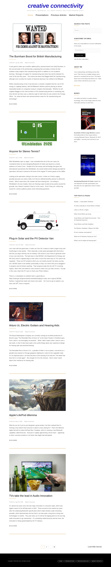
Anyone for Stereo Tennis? (24, 151)
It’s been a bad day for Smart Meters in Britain (87, 205)
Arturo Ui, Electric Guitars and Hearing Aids (34, 325)
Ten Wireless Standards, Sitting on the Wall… (86, 228)
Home (30, 15)
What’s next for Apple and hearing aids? (85, 240)
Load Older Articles (95, 547)
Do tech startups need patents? (83, 232)
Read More (13, 104)
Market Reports (76, 15)
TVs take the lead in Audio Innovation (30, 495)
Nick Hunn (77, 85)
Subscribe (79, 55)
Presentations (42, 15)
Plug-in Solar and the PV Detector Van (31, 238)
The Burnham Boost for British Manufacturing (35, 56)
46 (54, 547)
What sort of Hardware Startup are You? (85, 236)
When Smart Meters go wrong (82, 214)
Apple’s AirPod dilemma (23, 415)
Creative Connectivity (55, 5)
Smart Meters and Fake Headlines (83, 224)
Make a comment (30, 62)
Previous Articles (59, 15)
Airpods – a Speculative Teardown (83, 201)
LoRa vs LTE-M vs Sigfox (81, 210)
